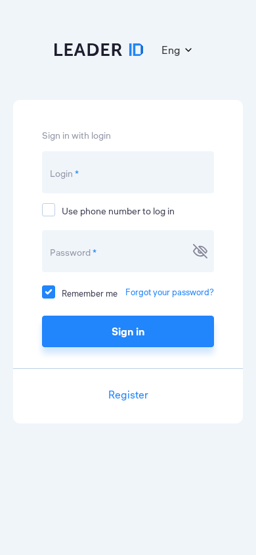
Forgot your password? (169, 292)
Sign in (128, 331)
